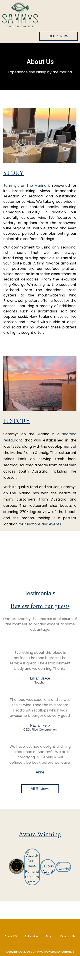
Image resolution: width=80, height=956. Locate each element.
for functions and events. (40, 524)
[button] (4, 867)
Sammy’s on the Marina (24, 185)
